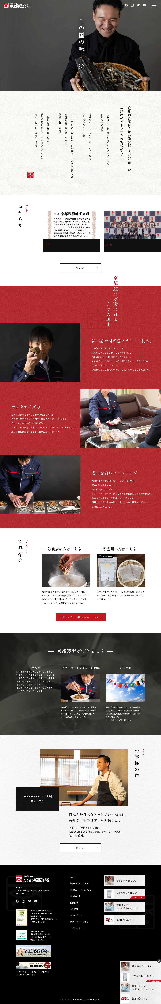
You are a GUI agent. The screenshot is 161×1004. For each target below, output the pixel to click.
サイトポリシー (77, 928)
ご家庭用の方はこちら (80, 889)
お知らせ (56, 244)
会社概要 (74, 902)
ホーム (73, 877)
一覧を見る (79, 267)
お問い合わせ (76, 915)
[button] (77, 86)
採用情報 (74, 909)
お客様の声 (75, 896)
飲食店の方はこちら (79, 883)
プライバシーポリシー (80, 921)
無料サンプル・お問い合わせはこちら (79, 617)
